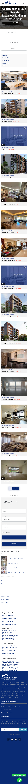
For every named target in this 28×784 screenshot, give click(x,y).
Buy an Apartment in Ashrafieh (10, 667)
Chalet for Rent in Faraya (8, 665)
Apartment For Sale (8, 91)
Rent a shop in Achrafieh (8, 650)
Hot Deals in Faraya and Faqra (10, 633)
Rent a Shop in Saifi (7, 632)
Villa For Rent (4, 590)
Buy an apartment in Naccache (10, 620)
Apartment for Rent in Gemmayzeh (11, 662)
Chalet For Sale (5, 593)
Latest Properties (16, 31)
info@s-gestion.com (8, 712)
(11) (6, 60)
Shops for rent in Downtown (9, 645)
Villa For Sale (4, 587)
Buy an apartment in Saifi (8, 636)
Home (6, 31)
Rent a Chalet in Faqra (8, 621)
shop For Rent (5, 602)
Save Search (14, 42)
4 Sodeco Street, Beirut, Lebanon (12, 706)
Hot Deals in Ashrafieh (8, 623)
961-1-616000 (7, 709)
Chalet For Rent (5, 596)
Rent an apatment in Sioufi (9, 668)
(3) (4, 65)
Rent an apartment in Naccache (10, 635)
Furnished (7, 532)
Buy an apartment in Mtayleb (9, 647)
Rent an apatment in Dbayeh (9, 655)
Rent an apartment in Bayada (9, 670)
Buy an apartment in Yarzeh (9, 624)
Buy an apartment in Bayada (9, 639)
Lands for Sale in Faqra (8, 615)
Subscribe (23, 729)
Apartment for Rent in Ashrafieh (10, 618)
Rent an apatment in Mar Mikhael (10, 664)
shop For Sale (5, 599)
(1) (5, 55)
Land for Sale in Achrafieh (9, 630)
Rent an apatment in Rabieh (9, 652)
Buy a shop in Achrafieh (8, 638)
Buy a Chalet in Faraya (8, 661)
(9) (6, 63)
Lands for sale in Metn (8, 649)
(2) (5, 57)
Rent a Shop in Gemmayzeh (9, 617)
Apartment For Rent (6, 584)
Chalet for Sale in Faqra (8, 653)
